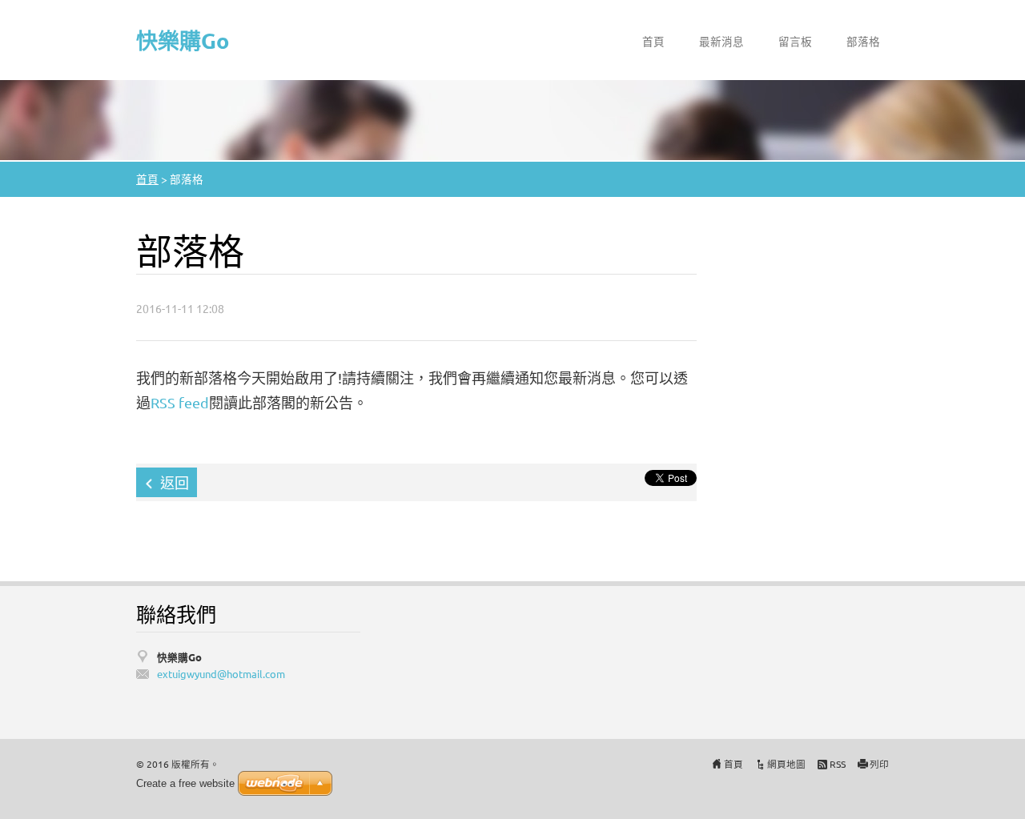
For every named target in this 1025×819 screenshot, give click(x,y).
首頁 (653, 41)
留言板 (795, 41)
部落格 (863, 41)
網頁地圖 (786, 763)
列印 (879, 763)
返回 (174, 482)
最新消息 (721, 41)
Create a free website (185, 783)
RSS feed (180, 402)
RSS (838, 763)
